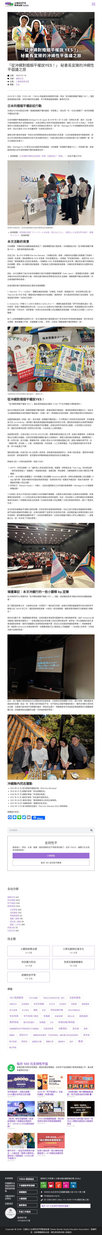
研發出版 (11, 927)
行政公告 (11, 931)
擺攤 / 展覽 (14, 919)
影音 (44, 1010)
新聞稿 (42, 1022)
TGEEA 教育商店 (26, 1179)
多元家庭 (13, 1010)
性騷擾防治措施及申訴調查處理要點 (10, 1187)
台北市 (52, 1004)
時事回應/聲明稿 (66, 1022)
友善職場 (25, 1004)
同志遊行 (62, 1004)
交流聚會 (13, 910)
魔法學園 (12, 1047)
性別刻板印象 (56, 1010)
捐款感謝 (83, 1016)
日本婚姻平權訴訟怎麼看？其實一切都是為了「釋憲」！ (43, 156)
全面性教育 (75, 997)
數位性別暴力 (29, 1022)
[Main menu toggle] (93, 4)
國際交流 (19, 79)
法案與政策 (48, 1028)
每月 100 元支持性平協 (32, 1064)
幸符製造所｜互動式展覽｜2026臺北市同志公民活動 (19, 1093)
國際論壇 (85, 1004)
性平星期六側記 (31, 1016)
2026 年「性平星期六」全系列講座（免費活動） (50, 1093)
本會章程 (9, 1178)
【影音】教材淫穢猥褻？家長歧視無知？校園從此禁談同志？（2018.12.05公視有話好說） (20, 1122)
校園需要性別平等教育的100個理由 (24, 1028)
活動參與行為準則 (10, 1197)
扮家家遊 (59, 1016)
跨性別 (24, 1041)
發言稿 (76, 1028)
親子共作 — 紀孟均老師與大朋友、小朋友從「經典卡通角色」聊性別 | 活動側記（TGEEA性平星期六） (20, 1154)
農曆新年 (61, 1041)
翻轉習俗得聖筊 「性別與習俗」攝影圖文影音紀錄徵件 (55, 1035)
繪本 (86, 1028)
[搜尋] (91, 830)
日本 (18, 84)
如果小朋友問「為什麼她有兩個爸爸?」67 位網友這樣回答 (50, 1151)
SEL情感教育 (16, 997)
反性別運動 (39, 1004)
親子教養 (13, 1041)
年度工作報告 (25, 1211)
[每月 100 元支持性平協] (11, 1068)
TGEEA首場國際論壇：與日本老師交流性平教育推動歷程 (50, 1119)
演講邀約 (23, 1192)
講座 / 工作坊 (15, 924)
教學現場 (14, 1022)
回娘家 (74, 1004)
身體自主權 (36, 1041)
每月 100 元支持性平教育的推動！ (56, 1206)
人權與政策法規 (22, 81)
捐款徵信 (23, 1205)
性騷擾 (46, 1016)
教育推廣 (11, 906)
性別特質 (14, 1016)
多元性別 (25, 1010)
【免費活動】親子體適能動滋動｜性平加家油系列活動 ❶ (80, 1093)
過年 (71, 1041)
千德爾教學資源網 (27, 1185)
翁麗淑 (11, 1035)
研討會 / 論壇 (15, 922)
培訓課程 (13, 913)
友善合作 (13, 1004)
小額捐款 (23, 1198)
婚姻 (35, 1010)
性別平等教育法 (74, 1010)
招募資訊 (9, 1203)
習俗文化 (23, 1035)
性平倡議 (11, 903)
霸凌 (80, 1041)
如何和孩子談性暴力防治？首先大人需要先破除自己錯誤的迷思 (80, 1121)
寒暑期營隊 (14, 916)
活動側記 (62, 1028)
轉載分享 (49, 1041)
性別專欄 (11, 900)
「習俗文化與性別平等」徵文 (53, 998)
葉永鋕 (86, 1035)
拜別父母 (70, 1016)
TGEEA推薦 (33, 998)
